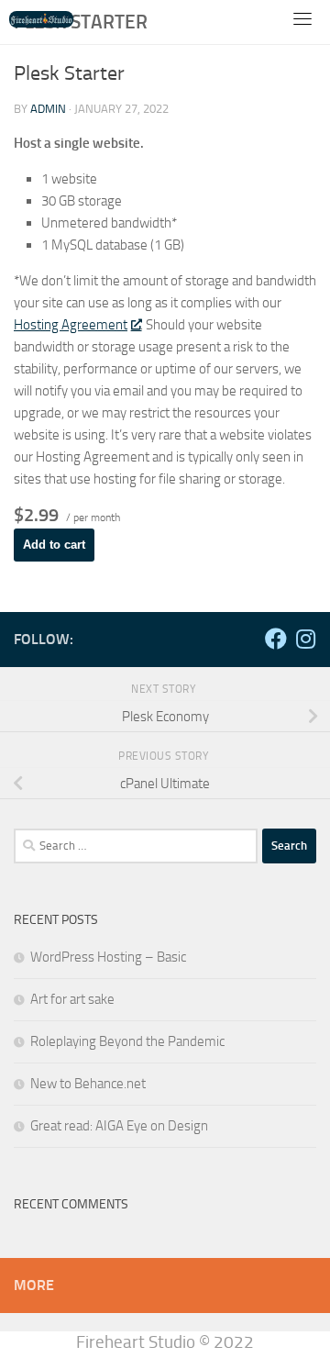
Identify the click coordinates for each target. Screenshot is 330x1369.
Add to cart (54, 544)
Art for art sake (72, 999)
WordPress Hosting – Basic (108, 957)
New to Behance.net (88, 1083)
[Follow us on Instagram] (305, 639)
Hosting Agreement (70, 325)
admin (48, 109)
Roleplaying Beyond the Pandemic (127, 1041)
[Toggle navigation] (302, 18)
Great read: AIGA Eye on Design (119, 1126)
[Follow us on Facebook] (276, 639)
